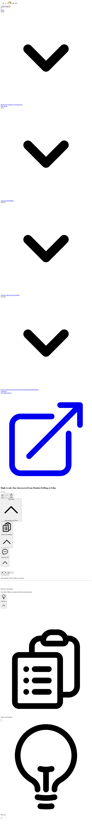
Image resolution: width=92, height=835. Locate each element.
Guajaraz (11, 295)
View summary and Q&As (11, 510)
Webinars (36, 389)
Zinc (21, 104)
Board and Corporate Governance (10, 104)
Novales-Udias (5, 295)
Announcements (5, 200)
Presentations (30, 389)
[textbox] (46, 567)
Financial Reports (12, 389)
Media (12, 200)
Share (11, 497)
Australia (16, 295)
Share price (4, 389)
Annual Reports (21, 389)
